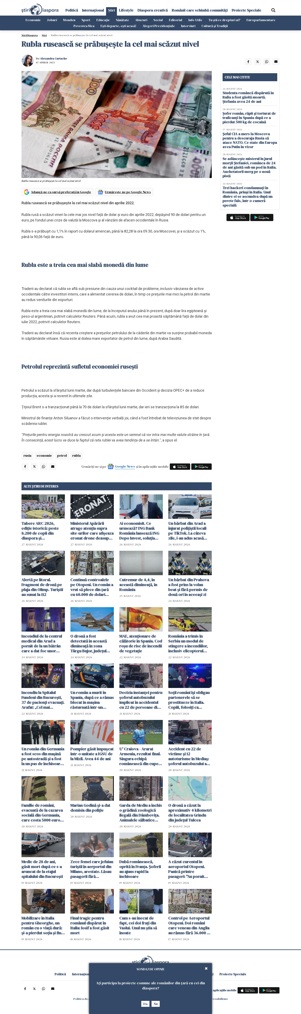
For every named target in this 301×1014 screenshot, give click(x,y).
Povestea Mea (84, 26)
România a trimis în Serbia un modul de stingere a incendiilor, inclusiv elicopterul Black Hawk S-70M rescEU (188, 643)
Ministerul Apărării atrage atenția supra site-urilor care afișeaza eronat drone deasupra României (92, 531)
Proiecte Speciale (246, 10)
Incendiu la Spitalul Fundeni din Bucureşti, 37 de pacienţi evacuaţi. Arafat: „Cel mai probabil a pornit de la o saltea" (43, 700)
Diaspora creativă (153, 10)
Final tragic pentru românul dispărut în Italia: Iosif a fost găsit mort (89, 925)
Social (158, 20)
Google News (125, 466)
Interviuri (188, 26)
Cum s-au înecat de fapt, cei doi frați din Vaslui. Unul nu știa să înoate (138, 925)
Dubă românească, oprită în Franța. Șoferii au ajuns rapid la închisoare (140, 869)
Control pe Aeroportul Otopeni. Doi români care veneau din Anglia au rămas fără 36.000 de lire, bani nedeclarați (190, 925)
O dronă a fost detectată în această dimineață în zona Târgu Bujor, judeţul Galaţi (88, 643)
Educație (103, 20)
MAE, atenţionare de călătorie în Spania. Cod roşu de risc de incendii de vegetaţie (140, 643)
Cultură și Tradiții (214, 26)
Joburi (52, 20)
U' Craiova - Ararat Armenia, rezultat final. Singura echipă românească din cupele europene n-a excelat (140, 756)
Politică (72, 10)
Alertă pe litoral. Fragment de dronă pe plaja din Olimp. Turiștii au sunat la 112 (42, 587)
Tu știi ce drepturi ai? (224, 20)
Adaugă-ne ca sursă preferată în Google (61, 192)
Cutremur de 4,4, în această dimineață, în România (138, 584)
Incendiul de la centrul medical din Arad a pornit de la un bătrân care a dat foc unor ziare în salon (42, 643)
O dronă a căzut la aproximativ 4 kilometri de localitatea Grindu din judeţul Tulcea (190, 812)
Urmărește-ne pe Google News (128, 192)
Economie (33, 20)
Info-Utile (195, 20)
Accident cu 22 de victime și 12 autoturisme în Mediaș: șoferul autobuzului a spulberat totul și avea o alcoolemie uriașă (190, 756)
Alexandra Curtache (53, 58)
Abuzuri (141, 20)
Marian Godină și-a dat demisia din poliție (90, 808)
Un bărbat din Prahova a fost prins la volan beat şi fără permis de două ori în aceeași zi (188, 587)
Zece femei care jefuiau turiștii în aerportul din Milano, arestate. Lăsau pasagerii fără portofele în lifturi (91, 869)
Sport (85, 20)
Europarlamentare (261, 20)
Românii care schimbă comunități (200, 10)
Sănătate (122, 20)
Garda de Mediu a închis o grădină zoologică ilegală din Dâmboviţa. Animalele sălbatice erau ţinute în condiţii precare (140, 812)
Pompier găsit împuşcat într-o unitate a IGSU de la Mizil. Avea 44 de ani (92, 753)
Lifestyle (126, 10)
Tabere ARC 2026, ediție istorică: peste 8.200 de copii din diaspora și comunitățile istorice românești (40, 531)
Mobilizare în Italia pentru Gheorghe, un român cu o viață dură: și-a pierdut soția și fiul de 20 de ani (42, 925)
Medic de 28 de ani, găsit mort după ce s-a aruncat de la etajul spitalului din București (42, 869)
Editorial (175, 20)
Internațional (93, 10)
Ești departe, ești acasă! (118, 26)
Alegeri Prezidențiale (159, 26)
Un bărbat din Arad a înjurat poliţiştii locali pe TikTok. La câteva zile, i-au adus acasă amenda (187, 531)
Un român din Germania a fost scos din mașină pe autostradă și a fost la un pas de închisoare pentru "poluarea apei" (43, 756)
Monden (69, 20)
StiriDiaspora (30, 35)
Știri (111, 10)
